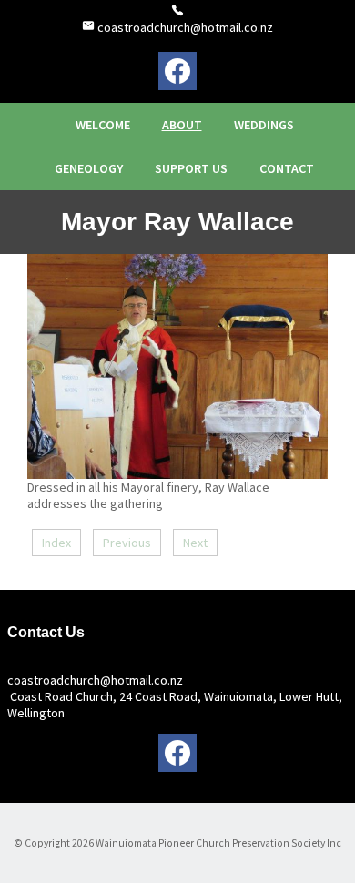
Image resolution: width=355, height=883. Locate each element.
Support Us (191, 168)
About (182, 125)
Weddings (264, 125)
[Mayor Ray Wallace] (177, 474)
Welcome (103, 125)
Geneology (89, 168)
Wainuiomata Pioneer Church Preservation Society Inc (218, 843)
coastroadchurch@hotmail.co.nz (184, 27)
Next (195, 542)
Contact (286, 168)
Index (56, 542)
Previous (127, 542)
